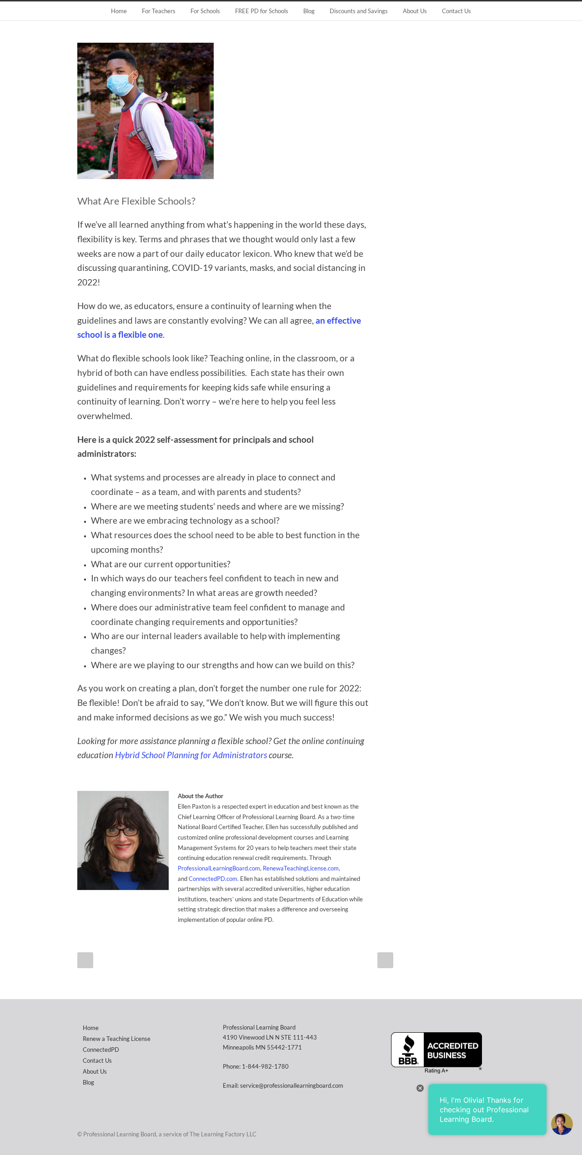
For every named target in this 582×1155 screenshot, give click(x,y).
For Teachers (159, 11)
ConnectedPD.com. (214, 878)
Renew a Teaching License (117, 1038)
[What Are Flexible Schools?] (236, 111)
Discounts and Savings (359, 11)
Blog (309, 11)
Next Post (385, 960)
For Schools (205, 11)
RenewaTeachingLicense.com (301, 868)
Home (119, 11)
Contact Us (456, 11)
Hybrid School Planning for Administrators (191, 755)
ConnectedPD (101, 1049)
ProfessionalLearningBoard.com (219, 868)
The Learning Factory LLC (223, 1134)
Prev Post (85, 960)
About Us (415, 11)
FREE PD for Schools (261, 11)
